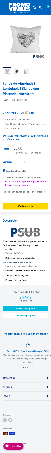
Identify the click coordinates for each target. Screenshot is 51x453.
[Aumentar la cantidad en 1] (32, 162)
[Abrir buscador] (34, 7)
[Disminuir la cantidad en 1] (17, 162)
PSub (5, 100)
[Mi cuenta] (40, 7)
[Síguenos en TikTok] (10, 420)
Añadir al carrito (25, 206)
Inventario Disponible (16, 171)
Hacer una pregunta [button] (25, 315)
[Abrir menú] (4, 8)
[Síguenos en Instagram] (5, 420)
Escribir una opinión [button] (25, 308)
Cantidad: (7, 161)
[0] (46, 7)
